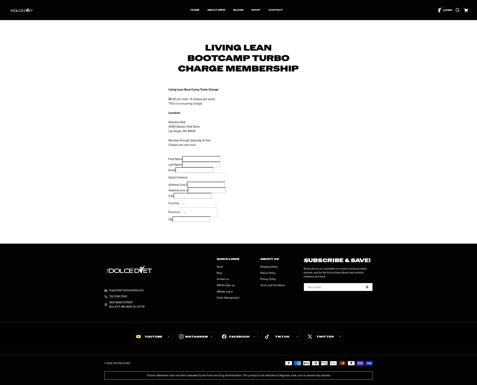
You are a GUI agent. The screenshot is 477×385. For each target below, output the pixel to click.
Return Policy (268, 273)
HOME (194, 10)
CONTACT (275, 10)
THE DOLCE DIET (121, 363)
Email (172, 170)
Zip (170, 219)
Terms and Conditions (272, 285)
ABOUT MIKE (216, 10)
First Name (175, 159)
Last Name (175, 164)
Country (173, 203)
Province (174, 212)
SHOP (256, 10)
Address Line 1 (177, 185)
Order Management (228, 298)
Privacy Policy (268, 279)
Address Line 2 (178, 190)
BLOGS (238, 10)
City (171, 196)
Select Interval (177, 177)
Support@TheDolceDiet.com (126, 290)
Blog (219, 273)
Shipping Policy (269, 267)
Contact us (223, 279)
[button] (466, 10)
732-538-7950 (118, 296)
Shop (220, 267)
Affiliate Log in (225, 291)
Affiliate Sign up (226, 285)
